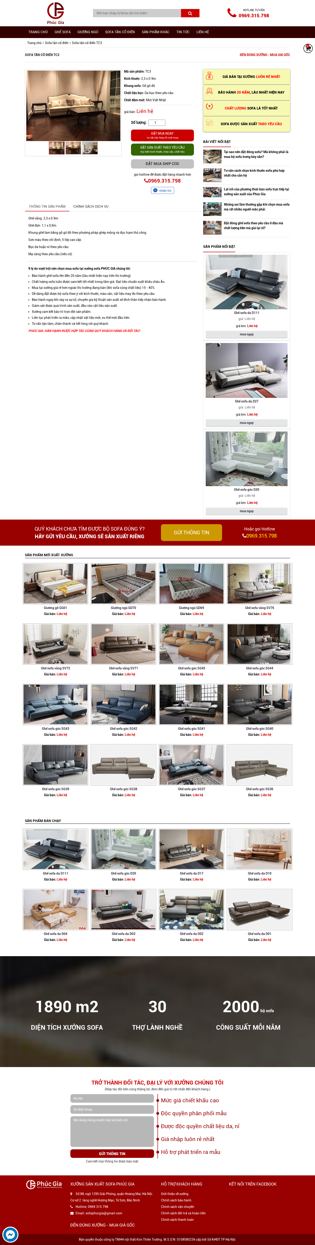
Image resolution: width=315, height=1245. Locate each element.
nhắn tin (165, 190)
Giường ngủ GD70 (123, 608)
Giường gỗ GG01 (55, 608)
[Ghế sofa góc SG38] (123, 765)
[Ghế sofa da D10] (259, 849)
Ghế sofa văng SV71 (123, 668)
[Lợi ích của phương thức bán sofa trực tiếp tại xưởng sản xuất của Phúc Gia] (212, 192)
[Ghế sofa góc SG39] (55, 765)
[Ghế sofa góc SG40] (259, 704)
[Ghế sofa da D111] (247, 282)
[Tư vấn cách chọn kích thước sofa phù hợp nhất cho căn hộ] (212, 175)
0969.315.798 (254, 15)
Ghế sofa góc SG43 (55, 728)
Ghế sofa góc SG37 (191, 789)
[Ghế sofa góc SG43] (55, 704)
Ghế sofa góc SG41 (191, 728)
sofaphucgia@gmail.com (104, 1213)
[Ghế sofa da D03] (123, 909)
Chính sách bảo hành (176, 1200)
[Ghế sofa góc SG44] (259, 644)
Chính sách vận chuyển (177, 1207)
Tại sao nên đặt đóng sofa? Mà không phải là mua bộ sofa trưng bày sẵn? (256, 154)
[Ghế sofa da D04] (55, 909)
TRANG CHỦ (38, 32)
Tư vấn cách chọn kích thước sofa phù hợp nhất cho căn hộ (254, 173)
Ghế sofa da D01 (259, 934)
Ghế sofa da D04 (55, 934)
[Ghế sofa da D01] (259, 909)
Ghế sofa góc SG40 (259, 728)
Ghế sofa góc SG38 (123, 789)
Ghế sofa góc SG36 (259, 789)
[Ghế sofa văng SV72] (55, 644)
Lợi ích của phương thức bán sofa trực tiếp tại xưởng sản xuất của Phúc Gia (256, 191)
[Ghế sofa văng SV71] (123, 644)
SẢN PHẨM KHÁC (155, 32)
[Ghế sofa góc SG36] (259, 765)
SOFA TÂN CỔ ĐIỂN (120, 32)
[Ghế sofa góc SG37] (191, 765)
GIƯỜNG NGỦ (87, 32)
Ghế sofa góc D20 (246, 489)
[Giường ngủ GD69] (191, 583)
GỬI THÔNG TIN (191, 532)
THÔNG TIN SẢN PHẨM (47, 206)
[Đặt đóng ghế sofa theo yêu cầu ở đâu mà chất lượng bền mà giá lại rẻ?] (212, 228)
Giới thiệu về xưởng (174, 1194)
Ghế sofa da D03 (123, 934)
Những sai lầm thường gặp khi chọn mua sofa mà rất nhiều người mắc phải (257, 207)
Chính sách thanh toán (177, 1219)
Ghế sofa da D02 (191, 934)
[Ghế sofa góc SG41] (191, 704)
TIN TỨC (183, 32)
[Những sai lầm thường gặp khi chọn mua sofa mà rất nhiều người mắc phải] (212, 209)
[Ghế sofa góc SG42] (123, 704)
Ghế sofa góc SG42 (123, 728)
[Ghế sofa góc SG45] (191, 644)
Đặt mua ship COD (162, 164)
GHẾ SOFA (63, 32)
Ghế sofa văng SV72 (55, 668)
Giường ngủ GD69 (191, 608)
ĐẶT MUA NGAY (162, 135)
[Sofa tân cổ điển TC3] (73, 106)
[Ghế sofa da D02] (191, 909)
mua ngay (247, 334)
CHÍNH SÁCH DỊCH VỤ (90, 206)
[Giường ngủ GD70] (123, 583)
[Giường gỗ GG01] (55, 583)
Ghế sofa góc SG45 (191, 668)
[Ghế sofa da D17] (191, 849)
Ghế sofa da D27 (247, 401)
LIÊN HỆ (202, 32)
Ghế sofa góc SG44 (259, 668)
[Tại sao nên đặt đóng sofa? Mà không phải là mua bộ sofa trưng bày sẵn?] (212, 156)
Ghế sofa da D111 (246, 313)
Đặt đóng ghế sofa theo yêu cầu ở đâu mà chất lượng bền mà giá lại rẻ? (253, 225)
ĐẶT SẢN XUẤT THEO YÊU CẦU (162, 149)
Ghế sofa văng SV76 (259, 608)
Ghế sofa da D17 (191, 873)
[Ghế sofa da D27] (247, 370)
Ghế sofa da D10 (259, 873)
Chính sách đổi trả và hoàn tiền (183, 1213)
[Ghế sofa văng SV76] (259, 583)
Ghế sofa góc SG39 (55, 789)
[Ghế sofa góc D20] (247, 459)
